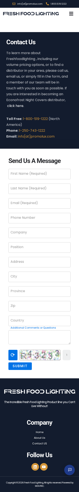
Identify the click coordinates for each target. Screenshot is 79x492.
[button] (71, 13)
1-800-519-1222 (35, 118)
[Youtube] (44, 467)
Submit (20, 366)
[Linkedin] (35, 467)
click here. (15, 105)
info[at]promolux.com (36, 136)
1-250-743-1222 (32, 130)
